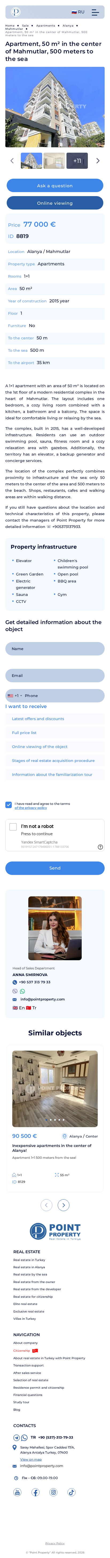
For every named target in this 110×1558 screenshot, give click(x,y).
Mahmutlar (14, 29)
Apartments (45, 25)
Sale (25, 25)
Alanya (68, 25)
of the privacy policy (31, 808)
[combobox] (14, 695)
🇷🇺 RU (78, 11)
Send (55, 868)
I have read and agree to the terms (42, 806)
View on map (31, 1459)
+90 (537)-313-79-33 (52, 1437)
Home (10, 25)
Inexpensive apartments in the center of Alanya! (51, 1148)
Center (92, 1136)
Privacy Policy (55, 1543)
